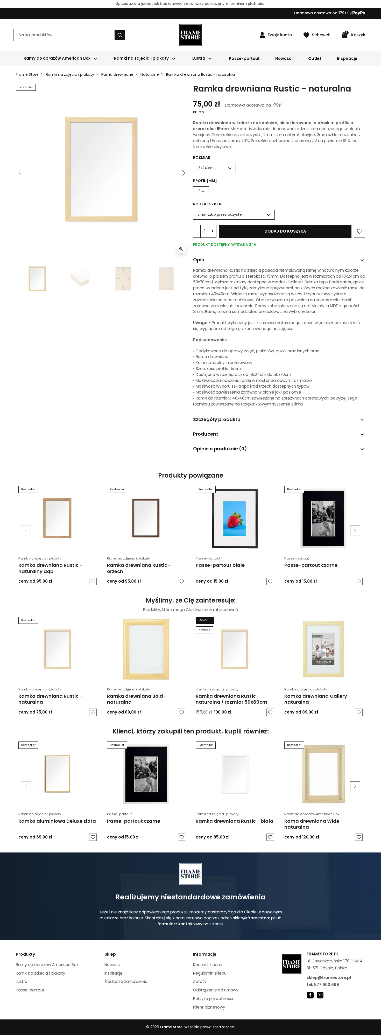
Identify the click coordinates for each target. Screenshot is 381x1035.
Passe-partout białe (220, 565)
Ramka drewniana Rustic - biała (234, 821)
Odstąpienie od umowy (215, 990)
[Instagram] (320, 995)
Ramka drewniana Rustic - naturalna (50, 699)
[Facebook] (310, 995)
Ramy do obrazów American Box (311, 814)
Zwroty (200, 981)
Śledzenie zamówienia (125, 981)
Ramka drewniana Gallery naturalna (315, 699)
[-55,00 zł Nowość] (234, 649)
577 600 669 (326, 984)
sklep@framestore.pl (254, 918)
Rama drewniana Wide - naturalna (313, 824)
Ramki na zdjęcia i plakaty (70, 74)
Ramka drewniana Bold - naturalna (137, 699)
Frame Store (27, 74)
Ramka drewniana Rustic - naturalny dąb (50, 568)
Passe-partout (208, 558)
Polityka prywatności (213, 998)
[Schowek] (93, 581)
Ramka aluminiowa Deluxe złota (57, 821)
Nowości (112, 964)
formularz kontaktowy (179, 924)
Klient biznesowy (209, 1007)
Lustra (21, 981)
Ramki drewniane (117, 74)
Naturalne (149, 74)
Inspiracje (113, 973)
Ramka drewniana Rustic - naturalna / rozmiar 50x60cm (231, 699)
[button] (353, 35)
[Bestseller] (57, 518)
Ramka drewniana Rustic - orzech (139, 568)
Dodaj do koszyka (285, 231)
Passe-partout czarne (310, 565)
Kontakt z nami (207, 964)
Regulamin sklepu (210, 973)
